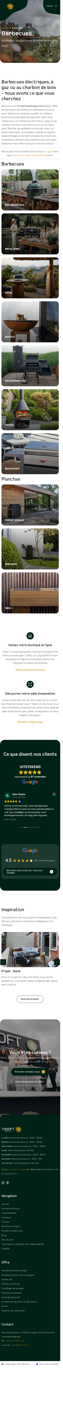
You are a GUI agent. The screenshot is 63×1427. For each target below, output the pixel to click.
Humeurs (6, 1217)
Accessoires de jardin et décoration (19, 1301)
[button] (51, 6)
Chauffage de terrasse (12, 1288)
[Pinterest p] (7, 1182)
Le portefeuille (8, 1213)
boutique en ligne (17, 1169)
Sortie (4, 1306)
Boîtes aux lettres (10, 1284)
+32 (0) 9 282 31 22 (15, 1341)
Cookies (5, 1248)
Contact (5, 1222)
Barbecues (6, 1279)
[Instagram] (2, 1182)
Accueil (5, 28)
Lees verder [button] (10, 819)
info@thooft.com (20, 1345)
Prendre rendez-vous (12, 1230)
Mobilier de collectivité (13, 1310)
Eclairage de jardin (10, 1297)
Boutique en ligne (10, 1226)
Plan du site (7, 1239)
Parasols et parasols (11, 1292)
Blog (3, 1235)
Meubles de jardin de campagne (17, 1275)
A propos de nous (10, 1208)
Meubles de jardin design (14, 1270)
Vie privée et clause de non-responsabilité (22, 1244)
